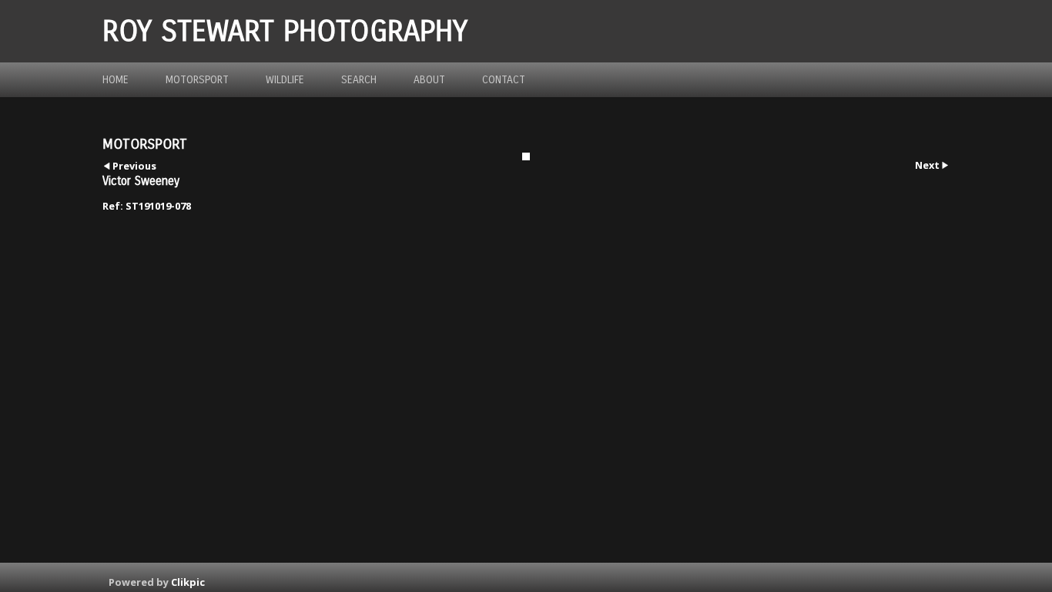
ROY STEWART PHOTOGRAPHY (284, 31)
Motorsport (197, 79)
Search (359, 79)
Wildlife (285, 79)
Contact (503, 79)
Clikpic (188, 582)
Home (115, 79)
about (429, 79)
